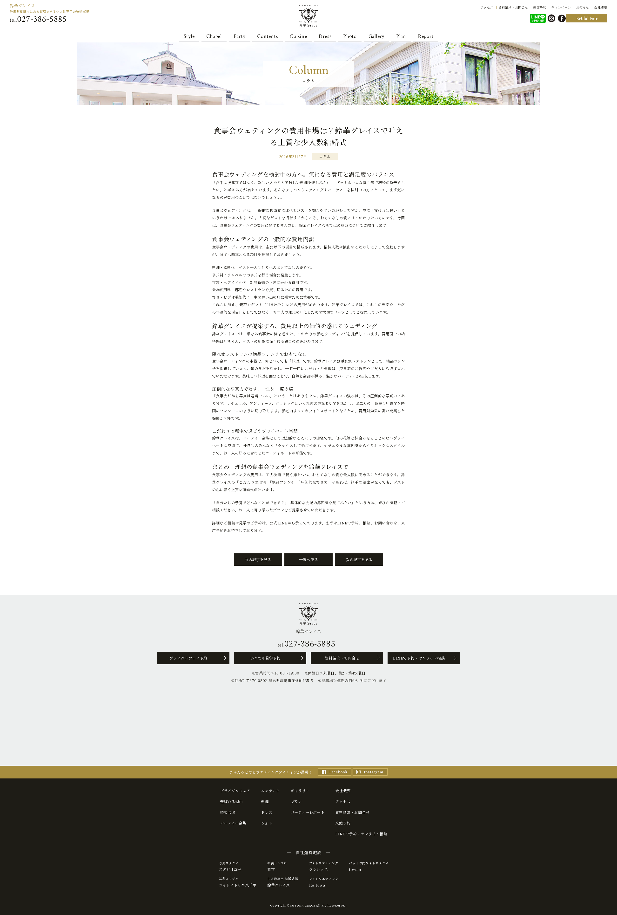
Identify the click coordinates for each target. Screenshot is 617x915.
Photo (350, 36)
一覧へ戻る (308, 559)
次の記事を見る (359, 559)
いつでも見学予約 (265, 657)
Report (426, 36)
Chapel (214, 36)
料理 (265, 801)
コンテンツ (270, 790)
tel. (38, 19)
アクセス (487, 7)
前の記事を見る (258, 559)
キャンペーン (561, 7)
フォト (266, 823)
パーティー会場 (233, 823)
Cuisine (298, 36)
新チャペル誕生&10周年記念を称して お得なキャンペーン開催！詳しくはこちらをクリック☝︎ (605, 714)
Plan (401, 36)
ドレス (266, 812)
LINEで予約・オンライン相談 (419, 657)
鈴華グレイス (22, 5)
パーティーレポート (308, 812)
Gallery (376, 36)
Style (189, 36)
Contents (267, 36)
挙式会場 (227, 812)
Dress (325, 36)
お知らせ (582, 7)
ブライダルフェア (235, 790)
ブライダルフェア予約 (188, 657)
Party (240, 36)
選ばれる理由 (231, 801)
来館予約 (539, 7)
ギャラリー (300, 790)
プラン (296, 801)
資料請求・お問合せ (513, 7)
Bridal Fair (587, 18)
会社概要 (600, 7)
